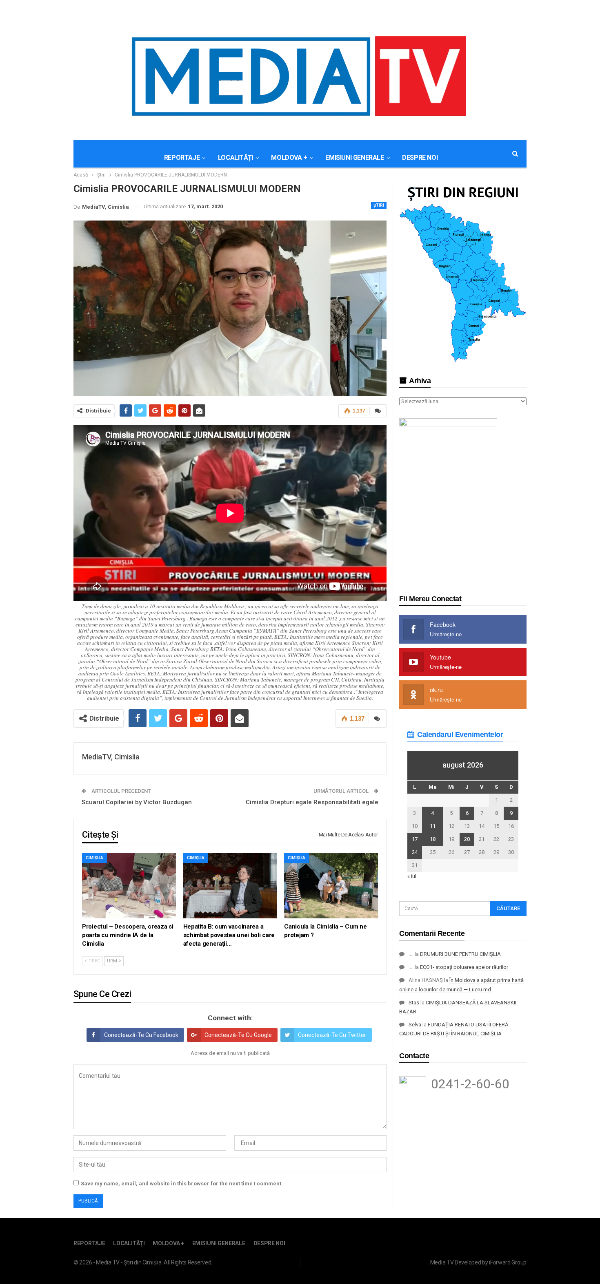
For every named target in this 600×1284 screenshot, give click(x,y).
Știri (378, 205)
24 (415, 852)
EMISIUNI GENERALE (354, 157)
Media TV (442, 1262)
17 (415, 839)
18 (433, 839)
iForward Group (508, 1262)
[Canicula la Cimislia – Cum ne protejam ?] (331, 885)
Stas (414, 1002)
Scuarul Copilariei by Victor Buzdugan (137, 802)
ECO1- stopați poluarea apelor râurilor (464, 967)
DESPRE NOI (420, 157)
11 (433, 826)
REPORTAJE (182, 157)
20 (467, 839)
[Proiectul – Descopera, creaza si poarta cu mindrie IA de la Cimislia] (129, 885)
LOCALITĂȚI (235, 157)
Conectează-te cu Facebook (141, 1035)
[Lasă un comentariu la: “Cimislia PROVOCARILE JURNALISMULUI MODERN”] (378, 410)
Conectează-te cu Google (238, 1035)
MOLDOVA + (289, 157)
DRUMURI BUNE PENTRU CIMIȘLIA (460, 954)
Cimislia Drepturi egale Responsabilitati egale (312, 802)
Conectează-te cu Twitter (332, 1035)
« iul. (412, 876)
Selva (415, 1024)
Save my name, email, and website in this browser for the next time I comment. (182, 1183)
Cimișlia (94, 858)
